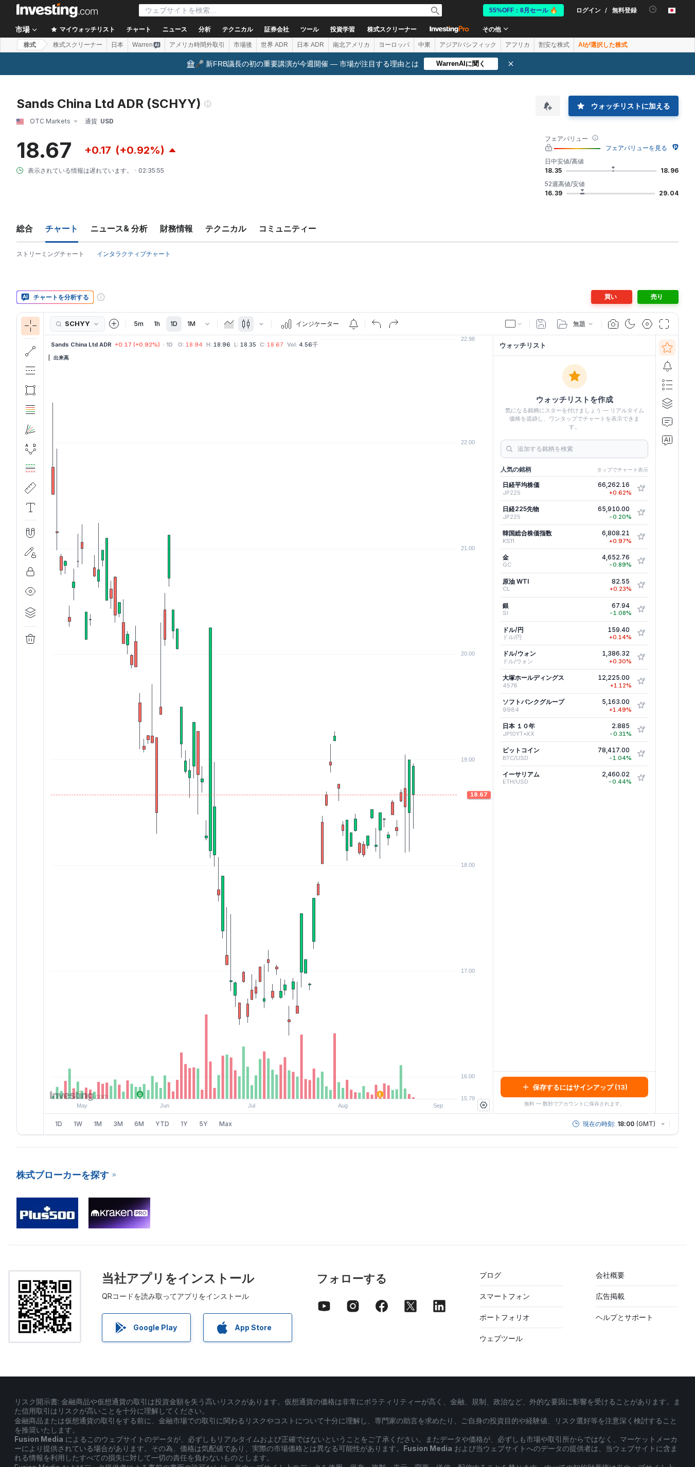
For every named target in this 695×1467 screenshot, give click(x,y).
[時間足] (207, 324)
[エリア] (229, 324)
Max (225, 1124)
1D (173, 324)
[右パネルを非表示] (490, 724)
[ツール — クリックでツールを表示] (30, 488)
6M (139, 1124)
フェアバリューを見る (636, 148)
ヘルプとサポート (624, 1317)
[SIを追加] (641, 609)
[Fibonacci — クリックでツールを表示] (30, 410)
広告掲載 (610, 1296)
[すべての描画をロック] (30, 572)
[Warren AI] (667, 440)
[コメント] (667, 421)
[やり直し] (393, 324)
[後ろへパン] (268, 1086)
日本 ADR (310, 44)
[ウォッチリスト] (667, 347)
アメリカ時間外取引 (197, 44)
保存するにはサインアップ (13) (580, 1087)
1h (157, 324)
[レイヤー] (30, 612)
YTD (162, 1124)
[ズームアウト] (240, 1086)
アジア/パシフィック (467, 44)
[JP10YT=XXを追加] (641, 729)
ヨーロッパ (394, 44)
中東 (424, 44)
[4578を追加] (641, 681)
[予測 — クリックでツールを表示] (30, 468)
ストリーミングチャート (50, 254)
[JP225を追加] (641, 488)
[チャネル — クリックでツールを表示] (30, 370)
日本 (117, 44)
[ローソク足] (246, 324)
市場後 (243, 44)
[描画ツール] (47, 723)
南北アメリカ (351, 44)
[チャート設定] (647, 324)
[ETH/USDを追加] (641, 778)
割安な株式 (554, 44)
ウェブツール (501, 1338)
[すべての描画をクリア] (30, 639)
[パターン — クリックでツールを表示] (30, 449)
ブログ (490, 1275)
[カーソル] (30, 326)
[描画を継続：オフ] (30, 552)
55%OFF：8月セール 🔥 (523, 10)
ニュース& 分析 (119, 228)
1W (78, 1124)
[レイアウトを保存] (541, 324)
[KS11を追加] (641, 537)
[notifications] (653, 9)
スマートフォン (504, 1296)
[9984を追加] (641, 705)
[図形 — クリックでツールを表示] (30, 390)
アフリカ (517, 44)
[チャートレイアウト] (514, 324)
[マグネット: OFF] (30, 532)
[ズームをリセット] (296, 1086)
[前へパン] (282, 1086)
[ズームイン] (254, 1086)
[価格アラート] (353, 324)
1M (191, 324)
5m (139, 324)
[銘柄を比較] (114, 324)
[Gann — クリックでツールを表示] (30, 429)
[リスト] (667, 384)
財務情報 (176, 228)
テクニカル (225, 228)
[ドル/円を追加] (641, 633)
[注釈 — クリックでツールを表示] (30, 507)
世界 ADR (274, 44)
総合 (24, 228)
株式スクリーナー (392, 29)
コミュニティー (287, 228)
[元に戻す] (376, 324)
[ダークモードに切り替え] (630, 324)
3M (118, 1124)
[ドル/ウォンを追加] (641, 657)
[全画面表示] (664, 324)
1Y (184, 1124)
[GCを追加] (641, 561)
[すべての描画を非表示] (30, 591)
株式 (30, 44)
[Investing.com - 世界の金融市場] (57, 10)
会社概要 (610, 1275)
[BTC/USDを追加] (641, 754)
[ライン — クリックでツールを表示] (30, 351)
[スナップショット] (613, 324)
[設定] (483, 1105)
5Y (203, 1124)
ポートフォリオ (504, 1317)
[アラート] (667, 366)
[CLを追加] (641, 585)
